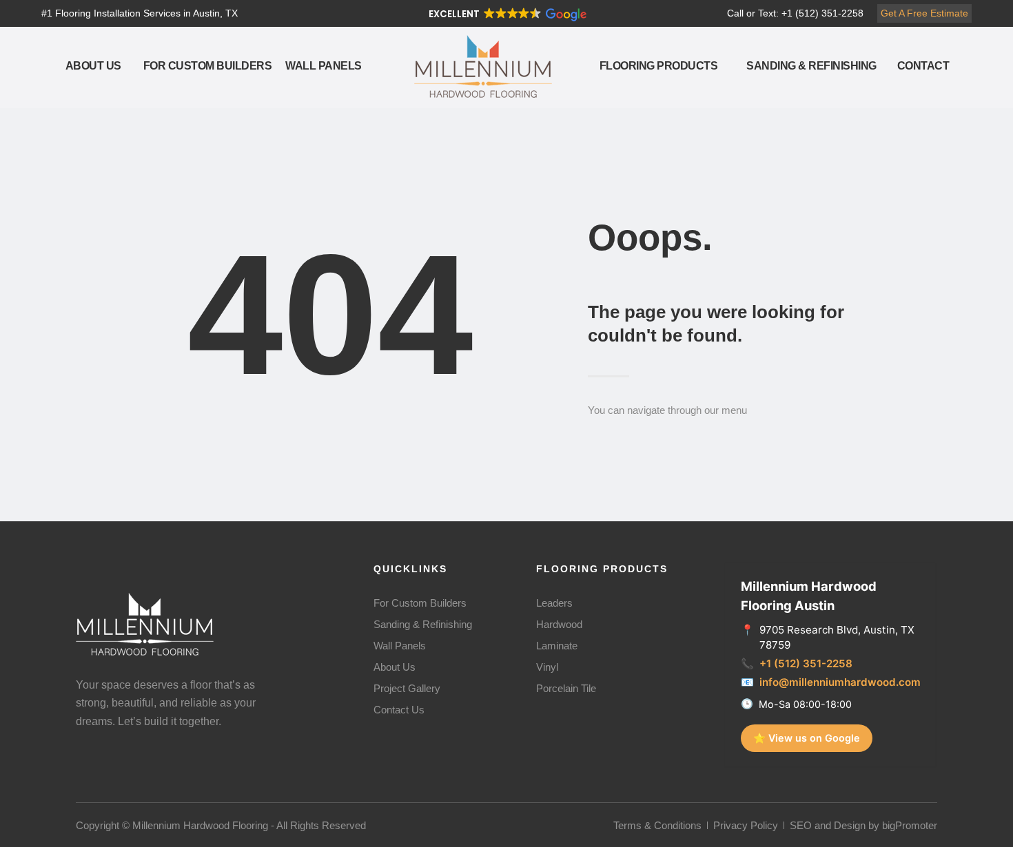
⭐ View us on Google (806, 738)
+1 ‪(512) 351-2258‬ (805, 663)
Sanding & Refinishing (811, 66)
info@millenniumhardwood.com (840, 682)
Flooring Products (659, 66)
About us (93, 66)
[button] (506, 14)
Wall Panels (323, 66)
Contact (923, 66)
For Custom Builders (207, 66)
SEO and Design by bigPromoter (863, 825)
